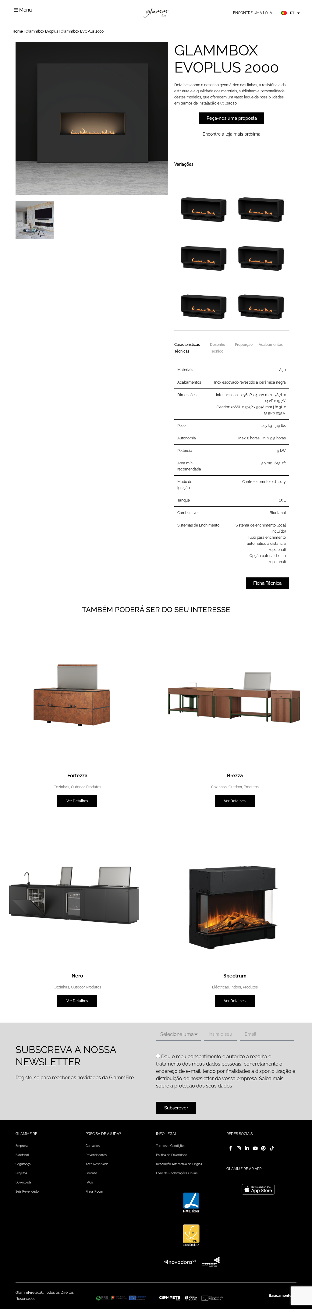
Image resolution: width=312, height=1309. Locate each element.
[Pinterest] (263, 1148)
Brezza (235, 776)
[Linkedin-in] (247, 1148)
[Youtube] (255, 1148)
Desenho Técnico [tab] (217, 347)
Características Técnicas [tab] (187, 347)
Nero (77, 976)
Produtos (93, 787)
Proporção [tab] (244, 344)
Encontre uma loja (252, 13)
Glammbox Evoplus (42, 31)
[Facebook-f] (230, 1148)
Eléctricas (220, 987)
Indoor (236, 987)
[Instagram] (239, 1148)
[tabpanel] (231, 464)
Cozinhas (61, 787)
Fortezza (77, 776)
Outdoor (77, 787)
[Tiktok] (272, 1148)
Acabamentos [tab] (271, 344)
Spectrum (234, 976)
